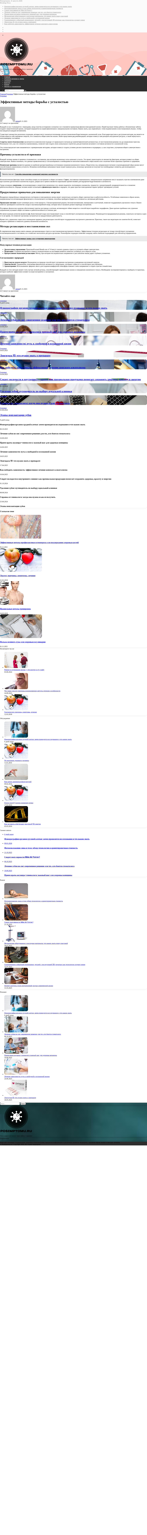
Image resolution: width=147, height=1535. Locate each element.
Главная (7, 77)
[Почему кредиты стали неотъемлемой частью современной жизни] (16, 983)
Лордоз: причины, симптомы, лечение (17, 575)
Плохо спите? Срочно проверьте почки (18, 803)
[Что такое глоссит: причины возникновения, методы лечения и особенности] (16, 688)
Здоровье (7, 81)
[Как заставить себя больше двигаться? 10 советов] (16, 822)
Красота (7, 82)
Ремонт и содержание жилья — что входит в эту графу (24, 669)
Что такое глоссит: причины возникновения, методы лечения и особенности (32, 691)
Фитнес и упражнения (12, 86)
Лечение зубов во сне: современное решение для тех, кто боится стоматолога (32, 12)
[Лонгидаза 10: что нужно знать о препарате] (16, 1095)
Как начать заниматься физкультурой (17, 781)
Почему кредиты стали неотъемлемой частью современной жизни (28, 985)
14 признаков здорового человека (16, 760)
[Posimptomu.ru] (16, 69)
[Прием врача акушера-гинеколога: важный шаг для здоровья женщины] (16, 1053)
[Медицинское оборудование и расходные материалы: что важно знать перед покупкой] (16, 941)
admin (17, 121)
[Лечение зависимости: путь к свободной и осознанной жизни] (16, 1074)
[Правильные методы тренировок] (13, 604)
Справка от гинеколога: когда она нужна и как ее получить (35, 403)
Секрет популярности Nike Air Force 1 (18, 10)
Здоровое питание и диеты (14, 79)
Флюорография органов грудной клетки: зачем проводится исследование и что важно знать (38, 6)
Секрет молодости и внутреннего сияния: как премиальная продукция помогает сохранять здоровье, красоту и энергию (70, 379)
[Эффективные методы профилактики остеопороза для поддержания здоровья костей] (21, 538)
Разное (6, 84)
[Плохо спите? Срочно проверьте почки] (16, 800)
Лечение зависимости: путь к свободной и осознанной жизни (27, 18)
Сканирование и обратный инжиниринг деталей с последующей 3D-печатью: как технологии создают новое (44, 20)
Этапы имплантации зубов (15, 415)
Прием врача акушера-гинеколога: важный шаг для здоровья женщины (30, 14)
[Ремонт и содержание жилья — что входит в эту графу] (16, 667)
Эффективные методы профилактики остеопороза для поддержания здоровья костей (39, 542)
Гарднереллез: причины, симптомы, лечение (20, 712)
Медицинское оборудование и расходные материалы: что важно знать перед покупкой (36, 16)
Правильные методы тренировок (15, 608)
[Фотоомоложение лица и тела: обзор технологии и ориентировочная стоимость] (16, 899)
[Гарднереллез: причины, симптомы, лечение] (16, 710)
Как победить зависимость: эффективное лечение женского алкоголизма (31, 24)
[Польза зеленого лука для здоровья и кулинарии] (21, 637)
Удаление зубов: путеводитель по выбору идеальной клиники (36, 391)
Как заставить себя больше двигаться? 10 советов (22, 824)
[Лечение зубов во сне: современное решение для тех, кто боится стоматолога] (16, 1032)
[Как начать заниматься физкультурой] (16, 779)
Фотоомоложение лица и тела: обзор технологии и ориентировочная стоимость (33, 8)
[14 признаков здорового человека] (16, 758)
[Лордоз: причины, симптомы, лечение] (21, 571)
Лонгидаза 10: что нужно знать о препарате (20, 22)
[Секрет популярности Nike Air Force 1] (16, 920)
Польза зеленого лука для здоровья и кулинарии (23, 641)
